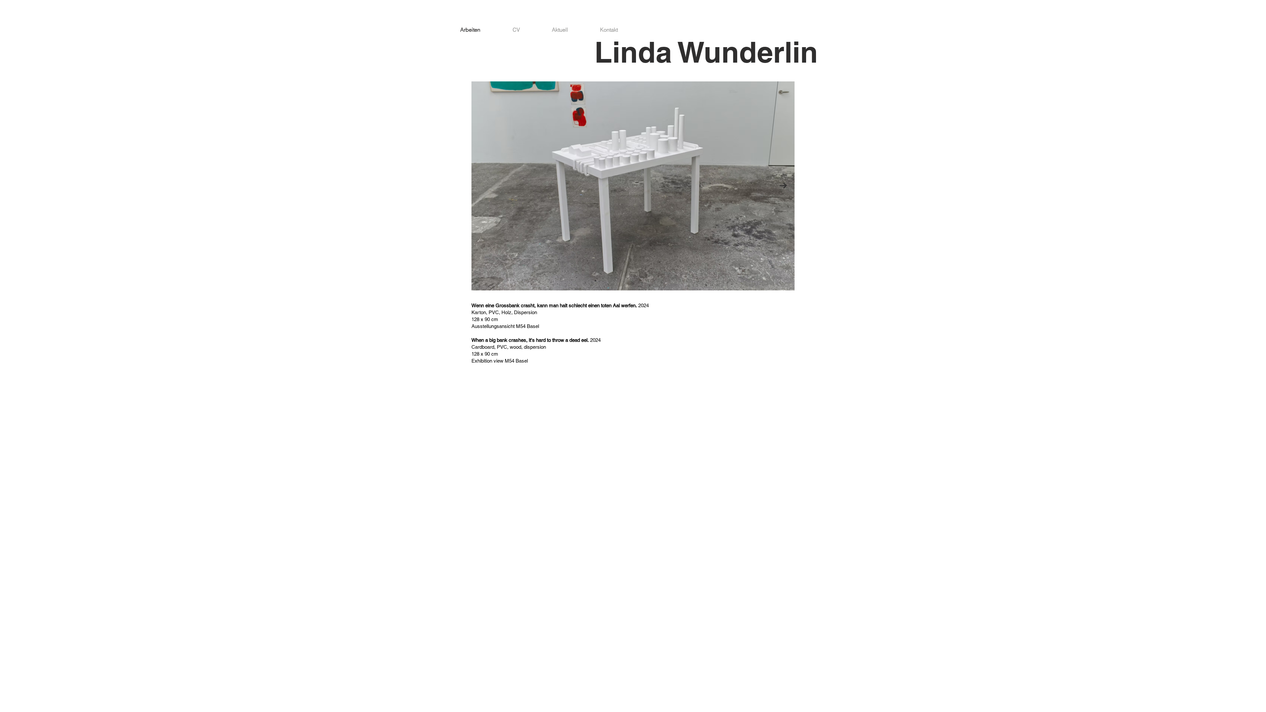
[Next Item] (783, 186)
